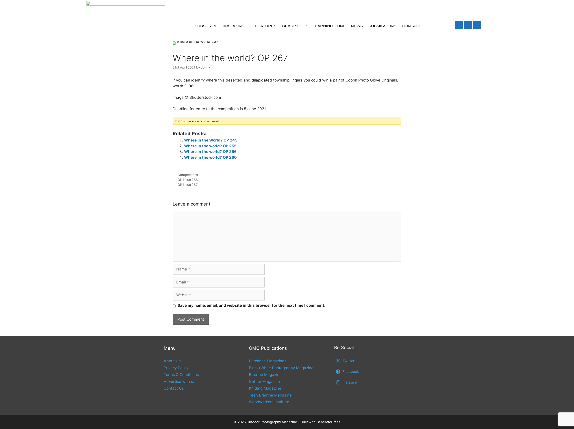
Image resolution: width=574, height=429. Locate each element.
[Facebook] (468, 25)
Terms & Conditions (181, 374)
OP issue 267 (188, 185)
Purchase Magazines (267, 361)
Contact (411, 26)
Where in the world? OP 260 (210, 157)
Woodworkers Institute (269, 402)
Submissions (382, 26)
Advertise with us (179, 381)
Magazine (233, 26)
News (357, 26)
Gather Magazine (264, 381)
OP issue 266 (188, 180)
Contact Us (174, 388)
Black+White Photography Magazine (281, 368)
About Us (172, 361)
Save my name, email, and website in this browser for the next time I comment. (251, 305)
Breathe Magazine (265, 374)
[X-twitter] (459, 25)
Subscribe (206, 26)
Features (265, 26)
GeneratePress (328, 422)
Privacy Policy (176, 368)
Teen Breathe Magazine (270, 395)
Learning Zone (329, 26)
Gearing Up (294, 26)
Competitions (188, 175)
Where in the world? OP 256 (210, 151)
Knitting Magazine (265, 388)
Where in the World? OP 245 (210, 140)
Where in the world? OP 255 (210, 146)
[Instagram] (477, 25)
